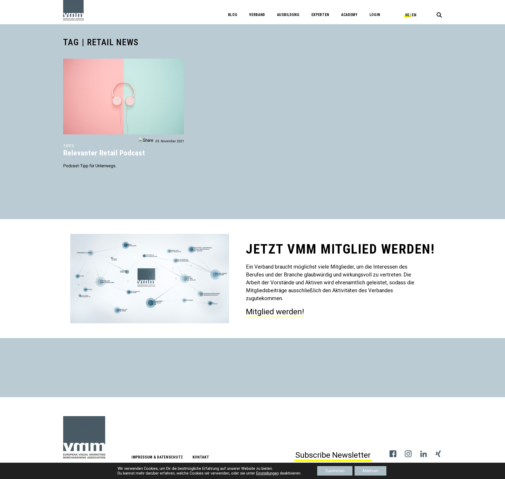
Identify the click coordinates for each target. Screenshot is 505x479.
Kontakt (201, 457)
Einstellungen (267, 473)
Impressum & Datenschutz (157, 457)
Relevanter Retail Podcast (104, 153)
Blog (233, 15)
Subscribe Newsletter (333, 455)
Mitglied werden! (275, 311)
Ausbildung (288, 15)
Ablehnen (370, 471)
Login (375, 15)
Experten (320, 15)
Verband (257, 15)
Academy (349, 15)
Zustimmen (335, 471)
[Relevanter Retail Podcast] (63, 61)
